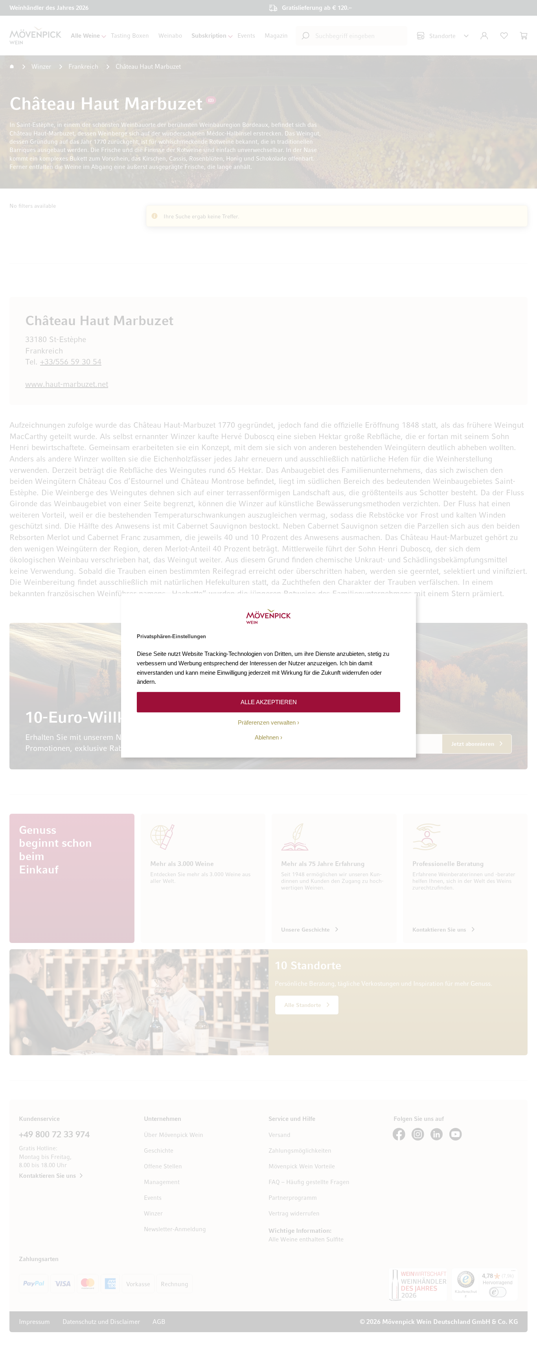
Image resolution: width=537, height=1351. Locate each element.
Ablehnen (267, 737)
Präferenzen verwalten (267, 722)
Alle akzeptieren (269, 702)
